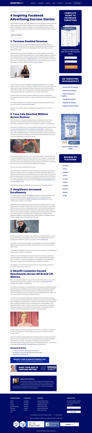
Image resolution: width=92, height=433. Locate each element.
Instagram (66, 172)
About (11, 403)
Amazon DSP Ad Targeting (70, 87)
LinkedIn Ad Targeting (69, 99)
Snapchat (65, 185)
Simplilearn (31, 195)
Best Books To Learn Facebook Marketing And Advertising (27, 352)
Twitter (65, 175)
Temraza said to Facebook (28, 104)
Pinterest (65, 189)
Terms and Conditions (34, 418)
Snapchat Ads (25, 384)
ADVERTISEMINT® (17, 3)
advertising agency (34, 387)
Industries (12, 410)
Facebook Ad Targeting (69, 90)
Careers (12, 404)
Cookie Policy (59, 418)
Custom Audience (38, 62)
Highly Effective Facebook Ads (20, 354)
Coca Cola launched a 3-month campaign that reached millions (28, 129)
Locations (12, 408)
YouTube (65, 179)
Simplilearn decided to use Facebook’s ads (37, 199)
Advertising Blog (45, 381)
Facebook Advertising (42, 401)
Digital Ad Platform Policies (71, 106)
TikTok (65, 169)
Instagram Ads (48, 383)
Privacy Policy (43, 418)
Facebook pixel (44, 239)
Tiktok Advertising (41, 410)
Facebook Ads (41, 383)
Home (11, 401)
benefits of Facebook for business (35, 84)
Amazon (65, 192)
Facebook (65, 165)
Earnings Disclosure (51, 418)
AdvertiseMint (38, 381)
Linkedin (26, 408)
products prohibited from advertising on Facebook (29, 344)
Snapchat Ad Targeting (69, 102)
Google (65, 195)
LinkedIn (65, 182)
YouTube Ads (33, 384)
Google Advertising (42, 404)
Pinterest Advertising (42, 408)
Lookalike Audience (31, 58)
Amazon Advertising (42, 406)
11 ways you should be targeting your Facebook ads (26, 350)
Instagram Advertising (42, 403)
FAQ (11, 412)
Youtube (26, 406)
